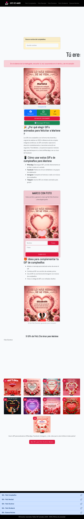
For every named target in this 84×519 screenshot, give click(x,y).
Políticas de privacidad (59, 517)
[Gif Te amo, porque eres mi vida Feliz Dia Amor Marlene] (51, 406)
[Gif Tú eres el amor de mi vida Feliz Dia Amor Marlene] (32, 387)
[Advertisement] (42, 22)
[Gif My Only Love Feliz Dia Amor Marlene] (32, 406)
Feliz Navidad (42, 3)
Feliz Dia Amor (52, 3)
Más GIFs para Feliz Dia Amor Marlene (42, 442)
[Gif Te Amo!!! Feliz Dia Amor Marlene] (42, 424)
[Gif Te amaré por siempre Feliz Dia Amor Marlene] (51, 387)
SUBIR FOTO (42, 254)
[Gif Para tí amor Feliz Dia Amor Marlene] (12, 387)
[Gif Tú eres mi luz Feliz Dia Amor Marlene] (12, 406)
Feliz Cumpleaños (30, 3)
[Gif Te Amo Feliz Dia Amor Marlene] (71, 406)
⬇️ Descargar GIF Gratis (42, 123)
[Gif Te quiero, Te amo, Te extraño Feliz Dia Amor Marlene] (71, 387)
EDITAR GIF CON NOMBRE (42, 118)
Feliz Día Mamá (63, 3)
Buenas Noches (74, 3)
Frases (53, 243)
